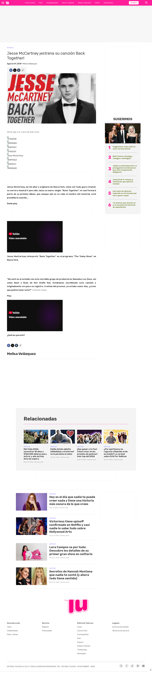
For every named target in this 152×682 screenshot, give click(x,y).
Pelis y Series (68, 3)
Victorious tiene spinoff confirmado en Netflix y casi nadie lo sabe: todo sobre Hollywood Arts (69, 527)
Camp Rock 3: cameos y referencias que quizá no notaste (123, 181)
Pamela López (39, 462)
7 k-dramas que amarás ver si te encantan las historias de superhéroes (124, 205)
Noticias (10, 47)
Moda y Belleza (84, 3)
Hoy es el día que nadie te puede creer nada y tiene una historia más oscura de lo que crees (72, 500)
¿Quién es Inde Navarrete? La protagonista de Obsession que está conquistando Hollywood (125, 169)
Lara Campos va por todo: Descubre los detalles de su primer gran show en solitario (70, 550)
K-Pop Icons (30, 3)
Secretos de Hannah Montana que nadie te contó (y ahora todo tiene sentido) (70, 575)
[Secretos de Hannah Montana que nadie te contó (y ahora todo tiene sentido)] (31, 576)
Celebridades (52, 3)
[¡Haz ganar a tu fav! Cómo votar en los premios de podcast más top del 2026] (89, 437)
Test (41, 3)
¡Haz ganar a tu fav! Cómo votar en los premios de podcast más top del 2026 (87, 453)
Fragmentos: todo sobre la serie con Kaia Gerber (124, 148)
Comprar (134, 3)
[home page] (7, 2)
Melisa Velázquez (30, 64)
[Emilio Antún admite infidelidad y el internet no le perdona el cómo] (62, 437)
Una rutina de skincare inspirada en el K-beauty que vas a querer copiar (125, 193)
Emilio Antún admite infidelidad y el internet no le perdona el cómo (62, 451)
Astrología (108, 3)
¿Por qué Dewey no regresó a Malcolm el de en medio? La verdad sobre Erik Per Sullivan (116, 453)
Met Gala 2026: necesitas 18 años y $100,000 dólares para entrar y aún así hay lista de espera (35, 454)
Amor (97, 3)
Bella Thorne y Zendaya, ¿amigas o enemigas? (122, 157)
